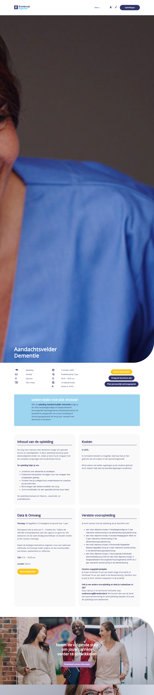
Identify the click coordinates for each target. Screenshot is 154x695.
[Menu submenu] (99, 7)
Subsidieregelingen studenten (118, 468)
